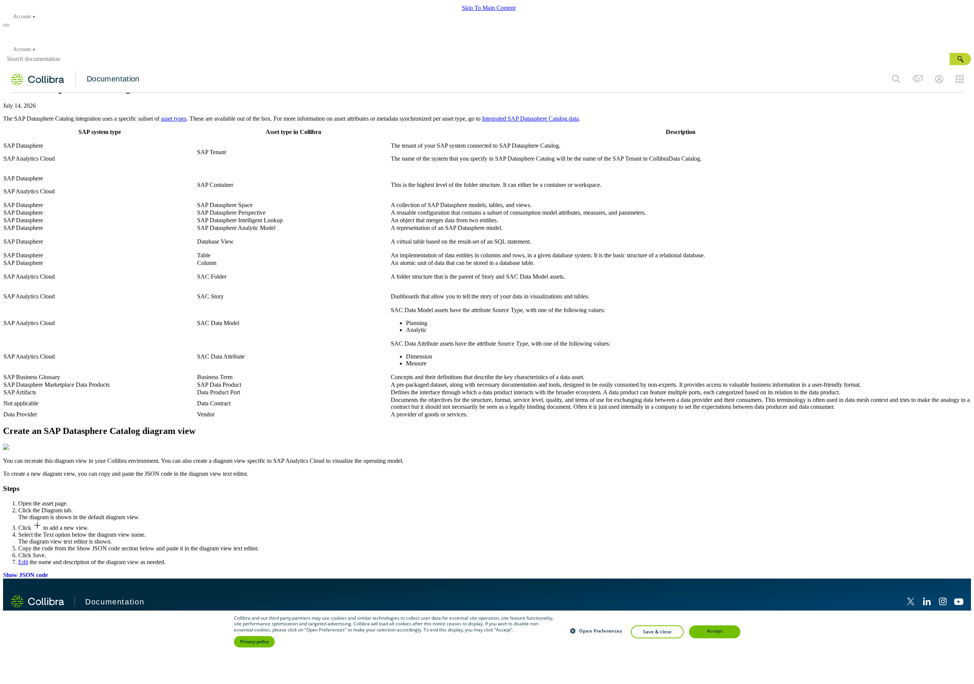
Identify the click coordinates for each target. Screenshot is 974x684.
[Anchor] (202, 430)
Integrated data (530, 118)
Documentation (113, 79)
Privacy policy (254, 641)
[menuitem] (896, 79)
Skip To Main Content (489, 8)
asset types (173, 118)
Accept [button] (715, 631)
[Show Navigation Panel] (6, 25)
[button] (960, 59)
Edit (23, 562)
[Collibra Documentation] (37, 601)
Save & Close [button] (657, 631)
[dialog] (487, 647)
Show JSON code (25, 575)
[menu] (928, 79)
